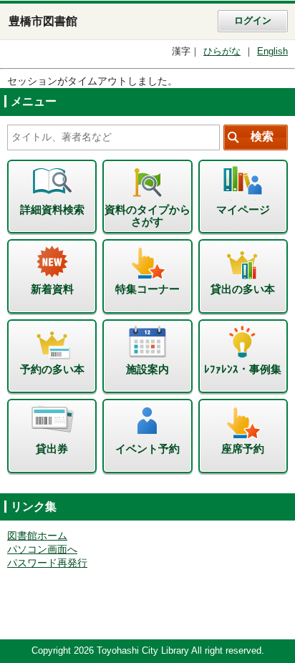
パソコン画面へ (42, 549)
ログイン (252, 21)
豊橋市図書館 (43, 21)
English (272, 52)
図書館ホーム (37, 536)
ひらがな (222, 52)
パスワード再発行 (47, 563)
